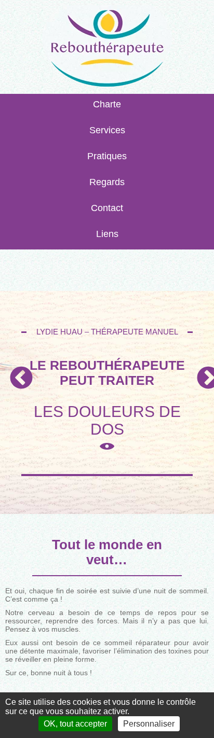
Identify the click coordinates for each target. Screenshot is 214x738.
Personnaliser (149, 723)
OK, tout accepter (75, 723)
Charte (107, 104)
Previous (13, 371)
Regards (107, 182)
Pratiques (107, 156)
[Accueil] (107, 49)
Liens (107, 234)
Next (200, 371)
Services (107, 130)
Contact (107, 208)
